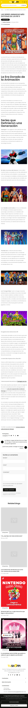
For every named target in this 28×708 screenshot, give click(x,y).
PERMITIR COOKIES (14, 705)
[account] (24, 2)
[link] (14, 520)
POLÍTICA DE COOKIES (14, 702)
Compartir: (5, 435)
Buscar (24, 5)
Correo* (5, 465)
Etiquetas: (6, 433)
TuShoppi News (5, 19)
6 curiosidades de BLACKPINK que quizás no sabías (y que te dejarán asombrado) (13, 654)
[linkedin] (19, 675)
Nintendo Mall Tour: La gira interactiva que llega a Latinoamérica (13, 612)
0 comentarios (6, 24)
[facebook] (8, 675)
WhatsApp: (7, 688)
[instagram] (10, 675)
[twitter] (11, 435)
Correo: (15, 692)
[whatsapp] (15, 435)
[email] (17, 435)
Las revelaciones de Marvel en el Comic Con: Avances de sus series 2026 (12, 570)
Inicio (2, 9)
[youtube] (17, 675)
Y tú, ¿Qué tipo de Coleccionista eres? (11, 536)
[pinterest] (13, 435)
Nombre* (5, 457)
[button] (1, 1)
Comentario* (6, 472)
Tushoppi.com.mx (22, 381)
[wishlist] (22, 2)
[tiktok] (14, 675)
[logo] (14, 2)
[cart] (26, 2)
